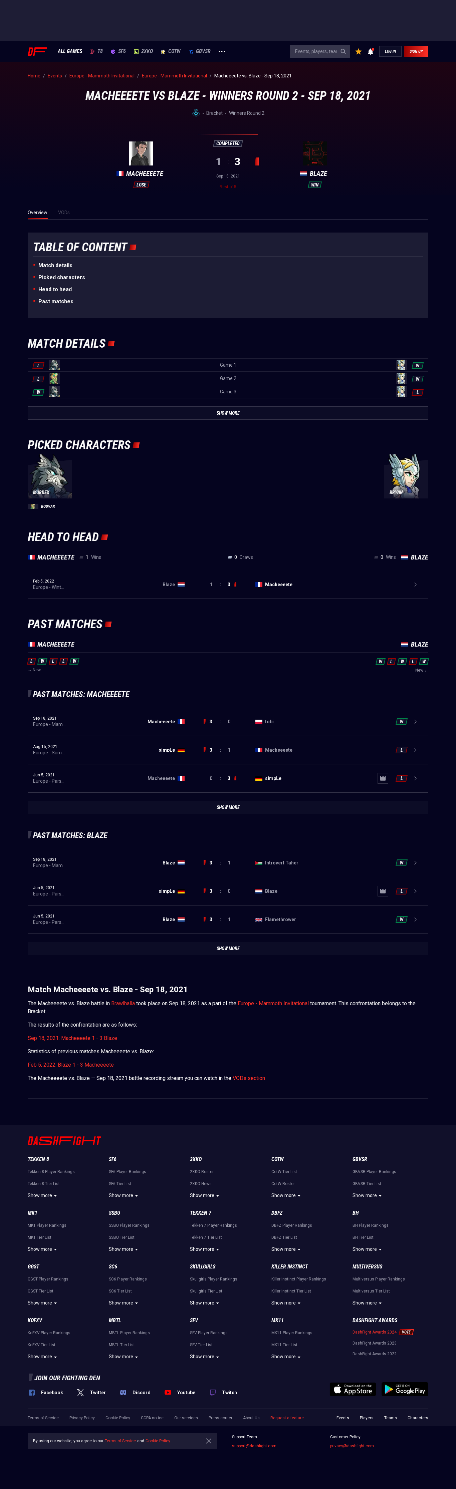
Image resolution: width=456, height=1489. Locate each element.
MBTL (115, 1320)
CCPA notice (152, 1418)
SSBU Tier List (122, 1237)
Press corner (220, 1418)
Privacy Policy (82, 1418)
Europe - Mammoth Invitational (273, 1003)
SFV (194, 1320)
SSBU (114, 1213)
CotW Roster (283, 1183)
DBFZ (276, 1213)
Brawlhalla (123, 1003)
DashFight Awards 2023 (375, 1343)
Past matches (55, 301)
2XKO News (201, 1183)
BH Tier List (363, 1237)
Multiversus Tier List (371, 1291)
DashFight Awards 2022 (375, 1354)
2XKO (147, 51)
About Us (251, 1418)
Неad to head (55, 289)
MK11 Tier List (284, 1345)
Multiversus (367, 1266)
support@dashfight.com (254, 1446)
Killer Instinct (289, 1266)
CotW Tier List (284, 1171)
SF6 (122, 51)
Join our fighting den (67, 1378)
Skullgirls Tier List (206, 1291)
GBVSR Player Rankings (374, 1171)
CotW (174, 51)
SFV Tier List (201, 1345)
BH (356, 1213)
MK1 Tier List (39, 1237)
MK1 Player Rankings (47, 1225)
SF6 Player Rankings (127, 1171)
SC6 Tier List (120, 1291)
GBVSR (203, 51)
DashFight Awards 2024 (375, 1332)
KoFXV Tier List (41, 1345)
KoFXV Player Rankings (49, 1333)
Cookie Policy (117, 1418)
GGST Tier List (40, 1291)
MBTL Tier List (122, 1345)
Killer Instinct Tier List (291, 1291)
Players (367, 1418)
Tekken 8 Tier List (44, 1183)
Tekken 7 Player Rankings (213, 1225)
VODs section (249, 1078)
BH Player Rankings (371, 1225)
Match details (55, 265)
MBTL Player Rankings (129, 1333)
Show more (40, 1195)
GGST (33, 1266)
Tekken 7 (200, 1213)
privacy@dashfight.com (352, 1446)
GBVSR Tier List (367, 1183)
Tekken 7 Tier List (206, 1237)
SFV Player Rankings (209, 1333)
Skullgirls (202, 1266)
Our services (186, 1418)
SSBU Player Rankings (129, 1225)
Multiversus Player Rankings (379, 1279)
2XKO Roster (202, 1171)
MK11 (277, 1320)
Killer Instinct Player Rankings (298, 1279)
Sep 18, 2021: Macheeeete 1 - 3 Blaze (72, 1038)
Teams (390, 1418)
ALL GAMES (70, 51)
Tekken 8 (38, 1159)
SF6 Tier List (120, 1183)
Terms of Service (43, 1418)
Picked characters (61, 277)
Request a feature (287, 1418)
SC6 (113, 1266)
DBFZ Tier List (284, 1237)
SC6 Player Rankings (128, 1279)
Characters (418, 1418)
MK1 (32, 1213)
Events (342, 1418)
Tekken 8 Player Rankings (51, 1171)
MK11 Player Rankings (291, 1333)
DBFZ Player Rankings (291, 1225)
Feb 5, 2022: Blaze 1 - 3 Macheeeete (71, 1065)
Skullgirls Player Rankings (213, 1279)
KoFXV (35, 1320)
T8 (100, 51)
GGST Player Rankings (48, 1279)
